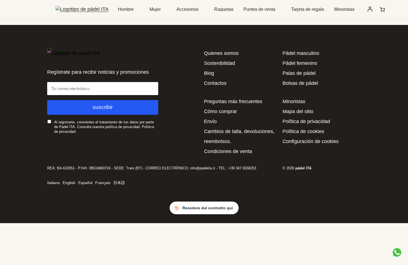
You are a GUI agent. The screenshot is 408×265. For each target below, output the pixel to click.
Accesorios (187, 9)
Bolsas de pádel (300, 83)
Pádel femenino (300, 63)
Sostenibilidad (219, 63)
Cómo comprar (220, 111)
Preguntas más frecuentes (233, 101)
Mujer (155, 9)
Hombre (126, 9)
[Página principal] (82, 9)
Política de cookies (303, 131)
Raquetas (223, 9)
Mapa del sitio (298, 111)
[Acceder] (370, 9)
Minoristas (344, 9)
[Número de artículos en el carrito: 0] (382, 9)
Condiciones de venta (228, 151)
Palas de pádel (299, 73)
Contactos (215, 83)
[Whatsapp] (396, 252)
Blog (209, 73)
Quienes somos (221, 53)
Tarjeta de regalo (307, 9)
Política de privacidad (306, 121)
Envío (210, 121)
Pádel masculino (301, 53)
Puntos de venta (259, 9)
